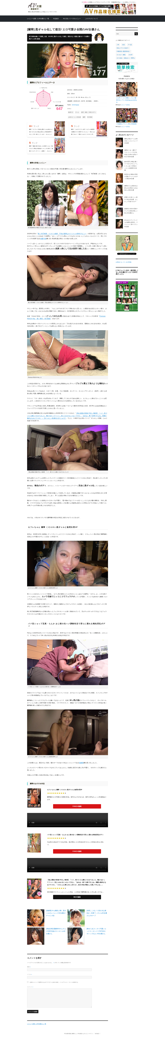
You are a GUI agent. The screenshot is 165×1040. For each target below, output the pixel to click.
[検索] (136, 33)
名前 (29, 966)
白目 (123, 44)
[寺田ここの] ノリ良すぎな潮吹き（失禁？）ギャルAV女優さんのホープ (97, 913)
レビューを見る (125, 105)
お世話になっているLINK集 (123, 262)
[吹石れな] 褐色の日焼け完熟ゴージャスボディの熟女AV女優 (131, 176)
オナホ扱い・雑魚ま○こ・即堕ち (126, 58)
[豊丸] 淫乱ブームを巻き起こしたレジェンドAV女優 (131, 141)
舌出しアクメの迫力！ (123, 48)
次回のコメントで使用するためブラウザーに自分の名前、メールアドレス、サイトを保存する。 (54, 982)
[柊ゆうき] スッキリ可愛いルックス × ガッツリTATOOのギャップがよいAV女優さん (96, 931)
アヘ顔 (130, 44)
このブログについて (91, 18)
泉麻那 (81, 763)
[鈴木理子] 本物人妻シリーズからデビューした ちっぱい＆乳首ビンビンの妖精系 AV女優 (131, 166)
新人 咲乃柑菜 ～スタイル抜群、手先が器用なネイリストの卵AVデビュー (62, 233)
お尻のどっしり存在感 (74, 117)
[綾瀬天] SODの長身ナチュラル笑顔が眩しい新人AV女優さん (131, 211)
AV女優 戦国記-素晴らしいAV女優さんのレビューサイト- (78, 1033)
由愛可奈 (43, 238)
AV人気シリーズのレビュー (72, 18)
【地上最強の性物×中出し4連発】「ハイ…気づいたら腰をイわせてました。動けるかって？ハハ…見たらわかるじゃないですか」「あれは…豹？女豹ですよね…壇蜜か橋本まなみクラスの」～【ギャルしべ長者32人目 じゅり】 (67, 415)
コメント (30, 987)
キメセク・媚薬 (121, 54)
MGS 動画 (77, 897)
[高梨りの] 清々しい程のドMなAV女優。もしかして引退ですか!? (131, 199)
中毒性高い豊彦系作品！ (123, 51)
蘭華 (84, 117)
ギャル (77, 112)
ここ (121, 2)
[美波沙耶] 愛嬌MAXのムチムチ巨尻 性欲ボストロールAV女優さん (56, 931)
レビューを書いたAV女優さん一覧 (38, 18)
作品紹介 (56, 18)
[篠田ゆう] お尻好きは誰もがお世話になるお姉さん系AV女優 (131, 188)
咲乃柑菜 (89, 117)
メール (29, 974)
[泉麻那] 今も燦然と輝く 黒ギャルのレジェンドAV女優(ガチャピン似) (56, 913)
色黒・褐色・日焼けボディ (88, 112)
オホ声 (130, 54)
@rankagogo (75, 105)
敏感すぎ (70, 112)
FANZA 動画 (77, 806)
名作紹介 (97, 1033)
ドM (118, 44)
